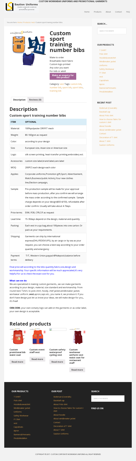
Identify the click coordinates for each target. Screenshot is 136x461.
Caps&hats (104, 80)
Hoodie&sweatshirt (107, 57)
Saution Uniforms (21, 6)
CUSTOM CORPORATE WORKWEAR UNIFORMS (68, 454)
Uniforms (103, 65)
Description (19, 99)
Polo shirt (103, 54)
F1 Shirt (102, 73)
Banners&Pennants (107, 88)
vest (33, 22)
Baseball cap (104, 111)
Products (26, 22)
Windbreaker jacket (107, 61)
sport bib (67, 87)
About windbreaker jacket (110, 130)
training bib (55, 90)
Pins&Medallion (106, 91)
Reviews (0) (35, 99)
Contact (102, 133)
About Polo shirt (106, 115)
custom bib (75, 84)
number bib (55, 87)
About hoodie (105, 126)
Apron (102, 84)
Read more (17, 361)
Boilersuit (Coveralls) (108, 108)
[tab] (19, 100)
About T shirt (104, 141)
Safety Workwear (106, 69)
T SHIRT (102, 50)
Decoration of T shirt (108, 137)
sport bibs (78, 87)
